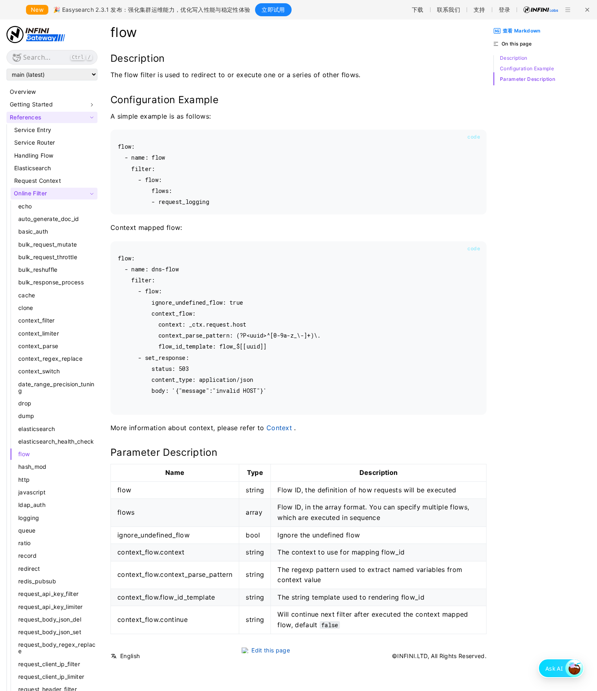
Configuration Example (527, 68)
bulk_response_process (51, 282)
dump (26, 416)
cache (26, 295)
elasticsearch (36, 428)
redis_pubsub (37, 581)
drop (24, 403)
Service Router (34, 142)
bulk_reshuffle (38, 269)
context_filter (36, 320)
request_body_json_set (49, 631)
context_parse (38, 345)
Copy (471, 137)
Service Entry (32, 129)
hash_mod (32, 467)
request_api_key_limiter (50, 606)
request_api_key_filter (48, 593)
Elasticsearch (32, 168)
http (24, 479)
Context (279, 428)
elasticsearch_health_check (56, 441)
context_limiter (38, 333)
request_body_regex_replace (56, 648)
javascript (31, 492)
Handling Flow (33, 155)
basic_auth (33, 231)
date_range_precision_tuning (56, 387)
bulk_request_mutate (47, 244)
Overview (23, 91)
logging (28, 517)
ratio (24, 542)
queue (27, 530)
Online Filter (30, 194)
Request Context (37, 180)
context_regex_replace (50, 358)
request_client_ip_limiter (51, 676)
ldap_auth (31, 505)
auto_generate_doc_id (48, 218)
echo (25, 206)
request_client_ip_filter (49, 664)
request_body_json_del (49, 619)
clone (25, 307)
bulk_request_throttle (47, 256)
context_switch (39, 371)
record (27, 555)
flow (24, 454)
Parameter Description (527, 79)
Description (514, 58)
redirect (29, 568)
